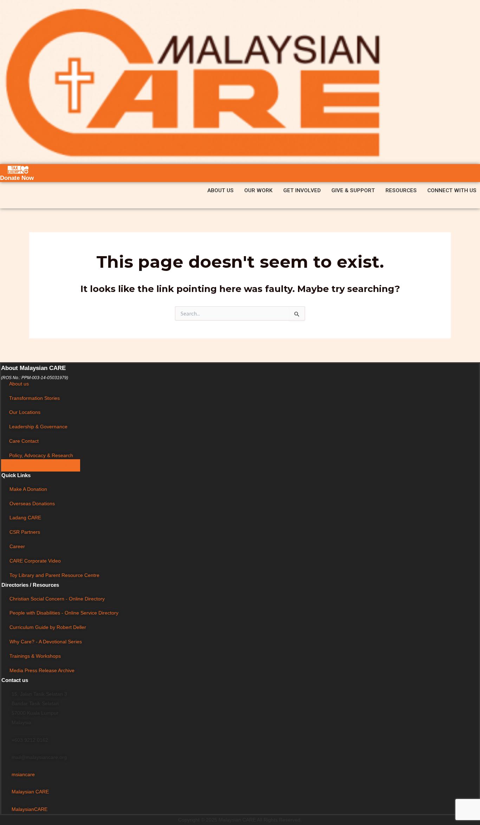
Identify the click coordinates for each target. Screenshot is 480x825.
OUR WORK (258, 190)
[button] (222, 190)
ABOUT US (220, 190)
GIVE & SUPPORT (353, 190)
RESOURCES (401, 190)
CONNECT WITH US (451, 190)
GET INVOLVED (302, 190)
